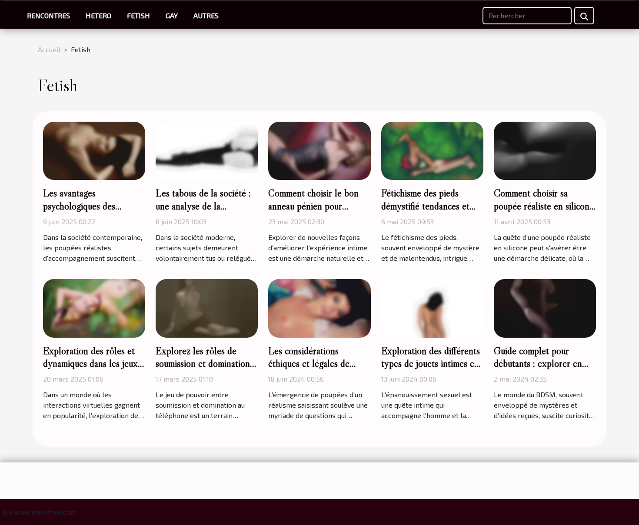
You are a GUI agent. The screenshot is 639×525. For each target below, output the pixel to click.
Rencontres (48, 15)
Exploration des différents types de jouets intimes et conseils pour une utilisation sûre (430, 370)
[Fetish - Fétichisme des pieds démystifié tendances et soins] (432, 150)
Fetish (138, 15)
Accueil (49, 49)
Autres (206, 15)
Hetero (98, 15)
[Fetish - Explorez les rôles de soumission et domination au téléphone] (207, 307)
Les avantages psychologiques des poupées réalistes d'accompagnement (79, 212)
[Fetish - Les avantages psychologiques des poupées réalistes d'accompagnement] (94, 150)
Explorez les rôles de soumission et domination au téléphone (203, 364)
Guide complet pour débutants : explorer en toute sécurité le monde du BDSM (544, 370)
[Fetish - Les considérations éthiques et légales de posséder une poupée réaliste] (319, 307)
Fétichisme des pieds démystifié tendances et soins (425, 206)
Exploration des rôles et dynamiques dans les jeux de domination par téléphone (90, 370)
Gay (172, 15)
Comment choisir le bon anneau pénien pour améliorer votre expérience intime (319, 212)
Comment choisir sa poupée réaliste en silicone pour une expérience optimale (544, 212)
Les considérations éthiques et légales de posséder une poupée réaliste (308, 370)
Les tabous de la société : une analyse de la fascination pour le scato (203, 206)
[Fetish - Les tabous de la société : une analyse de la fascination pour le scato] (207, 150)
